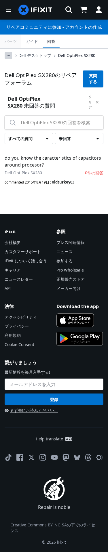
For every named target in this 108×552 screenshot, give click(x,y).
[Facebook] (19, 457)
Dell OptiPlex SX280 (76, 55)
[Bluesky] (77, 457)
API (8, 288)
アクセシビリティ (21, 317)
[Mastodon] (65, 457)
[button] (69, 10)
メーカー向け (68, 288)
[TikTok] (8, 457)
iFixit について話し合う (26, 260)
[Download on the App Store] (75, 320)
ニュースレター (19, 279)
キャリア (13, 270)
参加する (64, 260)
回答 (51, 41)
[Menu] (8, 10)
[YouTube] (54, 457)
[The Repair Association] (99, 457)
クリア (90, 102)
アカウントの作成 (83, 27)
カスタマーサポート (23, 251)
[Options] (8, 55)
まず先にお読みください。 (34, 410)
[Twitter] (31, 457)
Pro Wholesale (70, 270)
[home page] (35, 10)
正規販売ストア (70, 279)
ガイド (32, 41)
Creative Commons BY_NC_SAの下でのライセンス (52, 527)
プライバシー (17, 326)
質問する (93, 78)
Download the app (77, 306)
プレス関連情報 (70, 242)
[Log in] (99, 10)
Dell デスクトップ (34, 55)
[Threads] (88, 457)
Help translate (49, 439)
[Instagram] (42, 457)
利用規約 (13, 335)
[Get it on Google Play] (79, 338)
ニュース (64, 251)
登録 (54, 399)
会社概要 (13, 242)
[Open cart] (84, 10)
